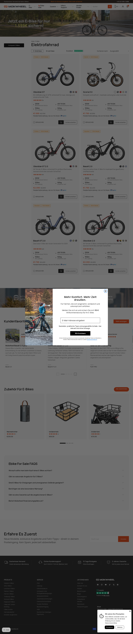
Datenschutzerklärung (92, 339)
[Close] (130, 611)
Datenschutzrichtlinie (111, 623)
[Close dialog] (105, 291)
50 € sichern (80, 333)
